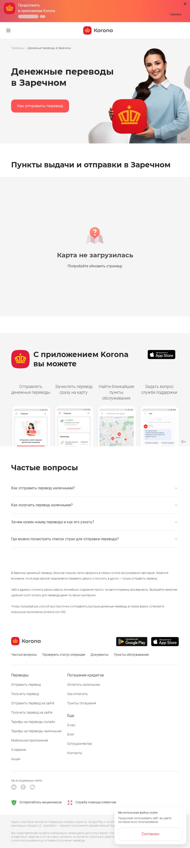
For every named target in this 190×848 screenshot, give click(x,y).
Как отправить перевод (40, 106)
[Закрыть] (185, 4)
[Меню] (8, 30)
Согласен (150, 834)
